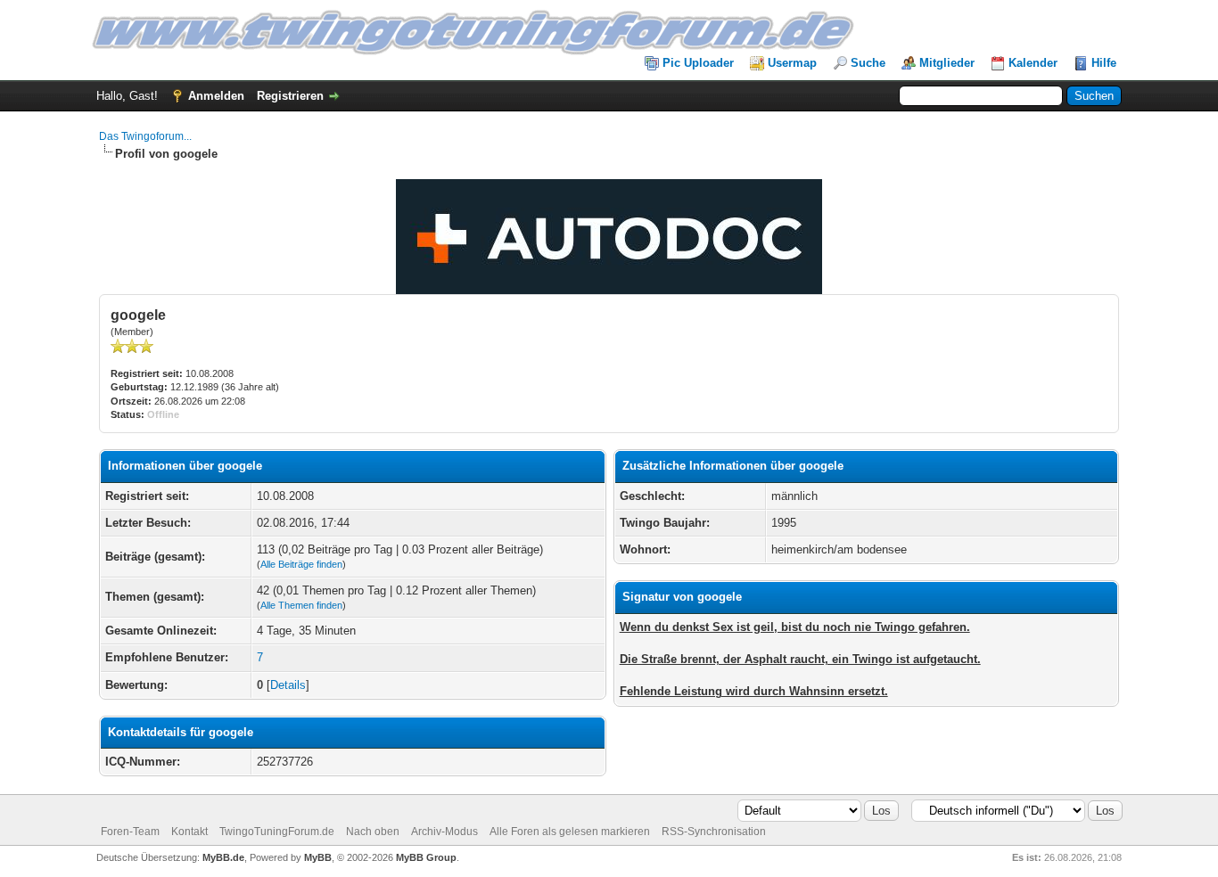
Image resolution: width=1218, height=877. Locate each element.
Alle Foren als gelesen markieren (570, 831)
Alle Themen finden (301, 605)
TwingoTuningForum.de (276, 831)
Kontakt (189, 831)
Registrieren (290, 95)
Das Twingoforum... (145, 136)
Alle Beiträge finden (301, 564)
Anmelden (216, 95)
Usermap (792, 63)
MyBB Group (426, 857)
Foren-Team (130, 831)
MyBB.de (223, 857)
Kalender (1033, 63)
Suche (868, 63)
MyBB (318, 857)
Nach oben (372, 831)
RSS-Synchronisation (714, 831)
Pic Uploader (698, 63)
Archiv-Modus (444, 831)
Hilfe (1103, 63)
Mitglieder (947, 63)
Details (288, 685)
